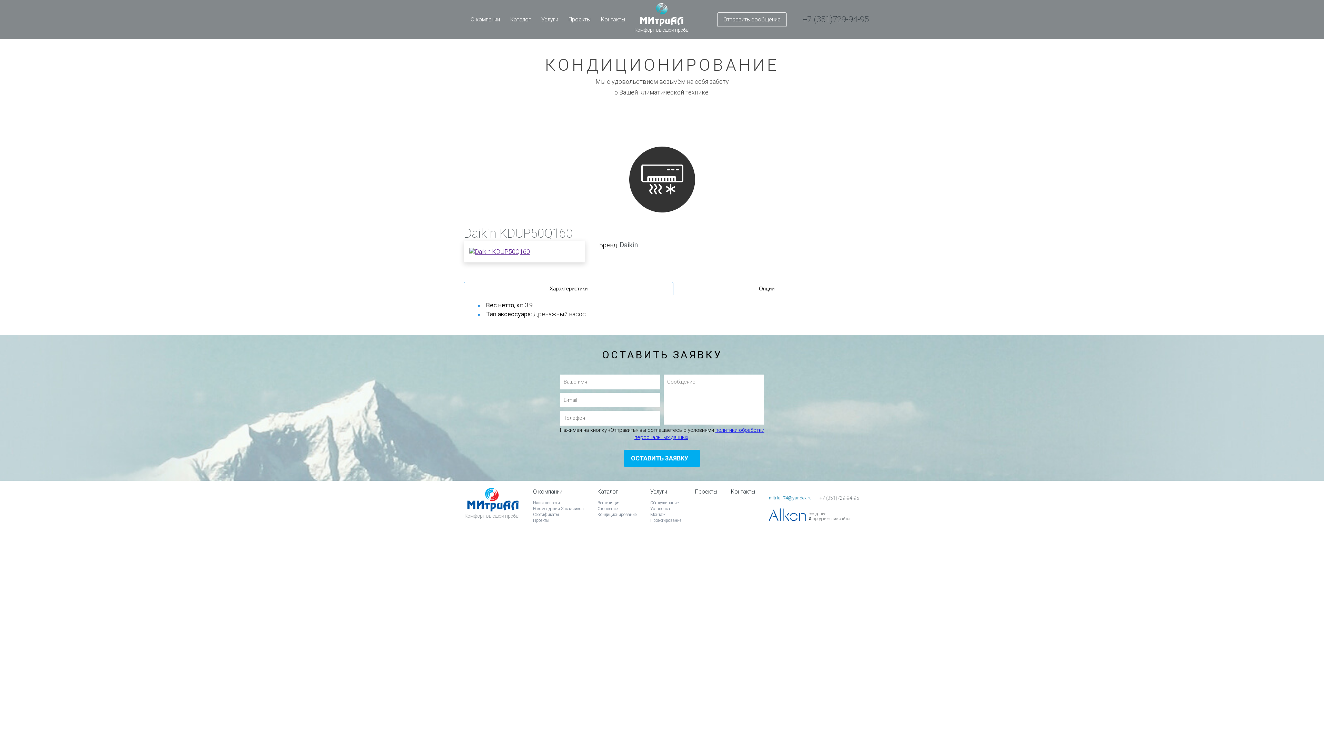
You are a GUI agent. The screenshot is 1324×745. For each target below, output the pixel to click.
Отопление (608, 508)
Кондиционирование (617, 514)
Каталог (520, 19)
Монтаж (657, 514)
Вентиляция (609, 502)
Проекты (580, 19)
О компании (485, 19)
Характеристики (569, 288)
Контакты (613, 19)
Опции (766, 288)
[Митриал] (492, 513)
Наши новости (546, 502)
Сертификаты (546, 514)
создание (817, 513)
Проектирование (665, 520)
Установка (660, 508)
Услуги (549, 19)
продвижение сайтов (832, 518)
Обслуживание (664, 502)
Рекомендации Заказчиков (558, 508)
